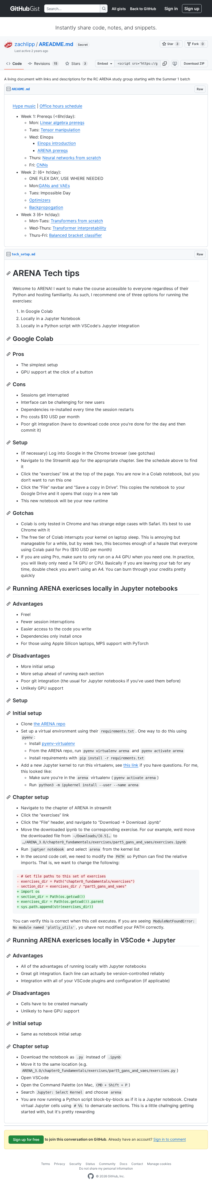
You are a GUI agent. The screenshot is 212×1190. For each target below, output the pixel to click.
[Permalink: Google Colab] (9, 338)
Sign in (171, 8)
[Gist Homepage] (25, 8)
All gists (119, 8)
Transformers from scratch (77, 220)
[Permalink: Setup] (9, 442)
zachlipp (24, 44)
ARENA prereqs (52, 150)
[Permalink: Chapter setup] (9, 797)
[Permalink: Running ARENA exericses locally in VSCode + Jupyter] (9, 940)
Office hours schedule (61, 106)
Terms (45, 1164)
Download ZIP (194, 63)
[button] (164, 63)
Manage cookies (159, 1164)
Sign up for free (26, 1139)
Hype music (24, 106)
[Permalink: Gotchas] (9, 513)
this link (130, 765)
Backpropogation (46, 207)
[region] (106, 171)
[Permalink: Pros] (9, 354)
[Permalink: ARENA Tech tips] (9, 273)
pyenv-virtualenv (58, 743)
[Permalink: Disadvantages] (9, 655)
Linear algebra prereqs (62, 122)
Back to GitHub (143, 8)
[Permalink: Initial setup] (9, 713)
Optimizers (39, 200)
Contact (137, 1164)
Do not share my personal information (106, 1168)
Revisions (45, 63)
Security (75, 1164)
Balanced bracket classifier (75, 235)
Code (17, 63)
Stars (78, 63)
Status (90, 1164)
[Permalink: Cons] (9, 384)
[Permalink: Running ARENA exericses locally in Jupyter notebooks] (9, 588)
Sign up (191, 8)
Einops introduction (56, 143)
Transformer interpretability (79, 228)
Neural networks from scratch (71, 157)
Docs (123, 1164)
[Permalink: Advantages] (9, 603)
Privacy (59, 1164)
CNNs (42, 164)
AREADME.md (56, 44)
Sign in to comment (169, 1139)
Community (107, 1164)
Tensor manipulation (60, 129)
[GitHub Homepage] (91, 1176)
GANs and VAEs (54, 185)
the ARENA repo (49, 723)
